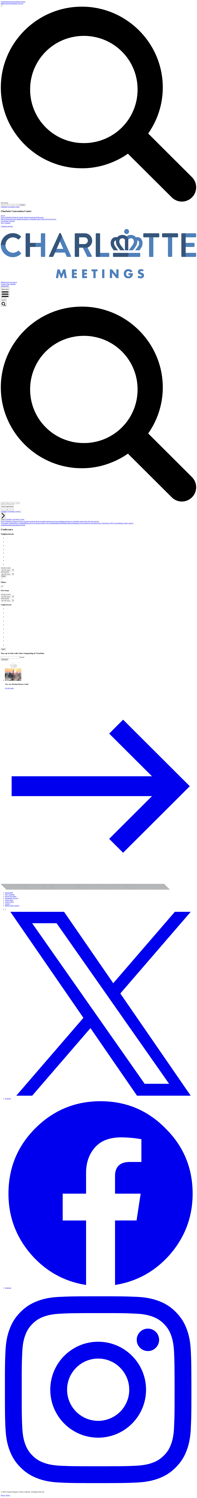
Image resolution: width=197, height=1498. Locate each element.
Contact (116, 523)
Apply (3, 649)
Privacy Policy (5, 1495)
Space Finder (5, 217)
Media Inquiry (5, 3)
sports (14, 2)
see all (3, 215)
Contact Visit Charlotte (8, 284)
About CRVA (109, 523)
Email (22, 657)
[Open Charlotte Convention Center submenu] (20, 512)
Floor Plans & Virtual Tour (18, 217)
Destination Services (16, 3)
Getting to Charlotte (29, 219)
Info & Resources (6, 219)
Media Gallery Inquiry (126, 523)
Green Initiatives (17, 219)
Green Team (101, 523)
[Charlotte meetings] (17, 296)
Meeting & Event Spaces (9, 282)
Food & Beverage (38, 217)
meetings (9, 2)
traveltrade (21, 2)
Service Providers (91, 523)
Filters (3, 576)
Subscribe (5, 659)
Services (29, 217)
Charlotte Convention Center (10, 207)
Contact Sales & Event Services (46, 219)
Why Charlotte (5, 223)
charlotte (3, 2)
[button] (98, 569)
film (17, 2)
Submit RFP (5, 286)
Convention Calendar (8, 221)
